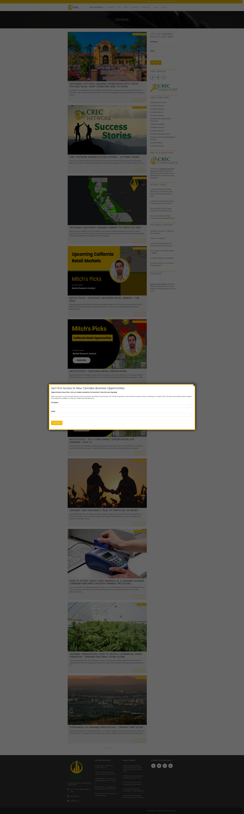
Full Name (55, 402)
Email (53, 411)
